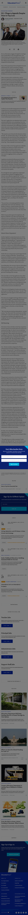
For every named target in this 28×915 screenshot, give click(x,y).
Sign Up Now (14, 464)
